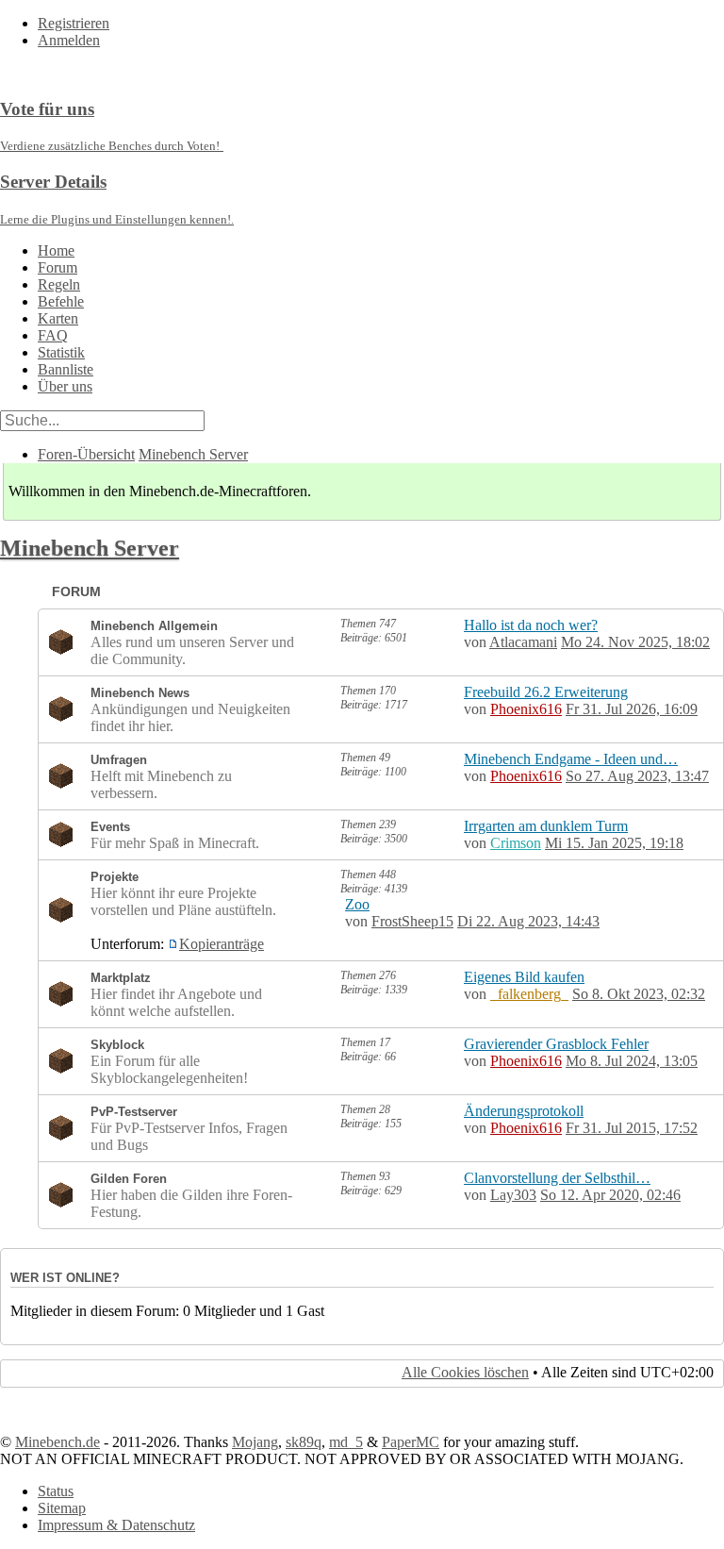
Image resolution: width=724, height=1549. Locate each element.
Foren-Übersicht (86, 454)
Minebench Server (193, 454)
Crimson (515, 843)
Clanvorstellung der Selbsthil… (557, 1178)
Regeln (59, 284)
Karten (58, 318)
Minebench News (139, 693)
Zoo (357, 904)
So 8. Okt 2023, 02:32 (638, 994)
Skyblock (117, 1045)
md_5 (346, 1442)
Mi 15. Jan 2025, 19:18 (614, 843)
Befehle (61, 301)
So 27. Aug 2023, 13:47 (637, 776)
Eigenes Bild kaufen (524, 977)
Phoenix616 (526, 709)
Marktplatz (120, 978)
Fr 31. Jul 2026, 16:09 (632, 709)
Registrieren (73, 23)
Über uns (65, 386)
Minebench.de (57, 1442)
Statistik (61, 352)
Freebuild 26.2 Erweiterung (546, 692)
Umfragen (118, 760)
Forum (57, 267)
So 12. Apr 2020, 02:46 (610, 1195)
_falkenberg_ (529, 994)
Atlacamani (523, 642)
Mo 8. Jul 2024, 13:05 (632, 1061)
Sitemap (62, 1508)
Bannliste (65, 369)
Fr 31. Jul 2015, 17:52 (632, 1128)
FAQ (53, 335)
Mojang (255, 1442)
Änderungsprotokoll (524, 1111)
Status (56, 1491)
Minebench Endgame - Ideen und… (571, 759)
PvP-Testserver (133, 1112)
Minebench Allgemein (154, 626)
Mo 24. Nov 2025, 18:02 (635, 642)
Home (56, 250)
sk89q (303, 1442)
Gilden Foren (128, 1179)
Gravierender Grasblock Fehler (556, 1044)
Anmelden (69, 40)
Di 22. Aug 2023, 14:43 (528, 921)
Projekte (114, 877)
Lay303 (513, 1195)
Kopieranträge (221, 944)
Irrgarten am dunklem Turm (546, 826)
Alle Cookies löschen (465, 1372)
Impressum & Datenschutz (116, 1525)
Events (110, 827)
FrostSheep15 (412, 921)
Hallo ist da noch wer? (531, 625)
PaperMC (410, 1442)
